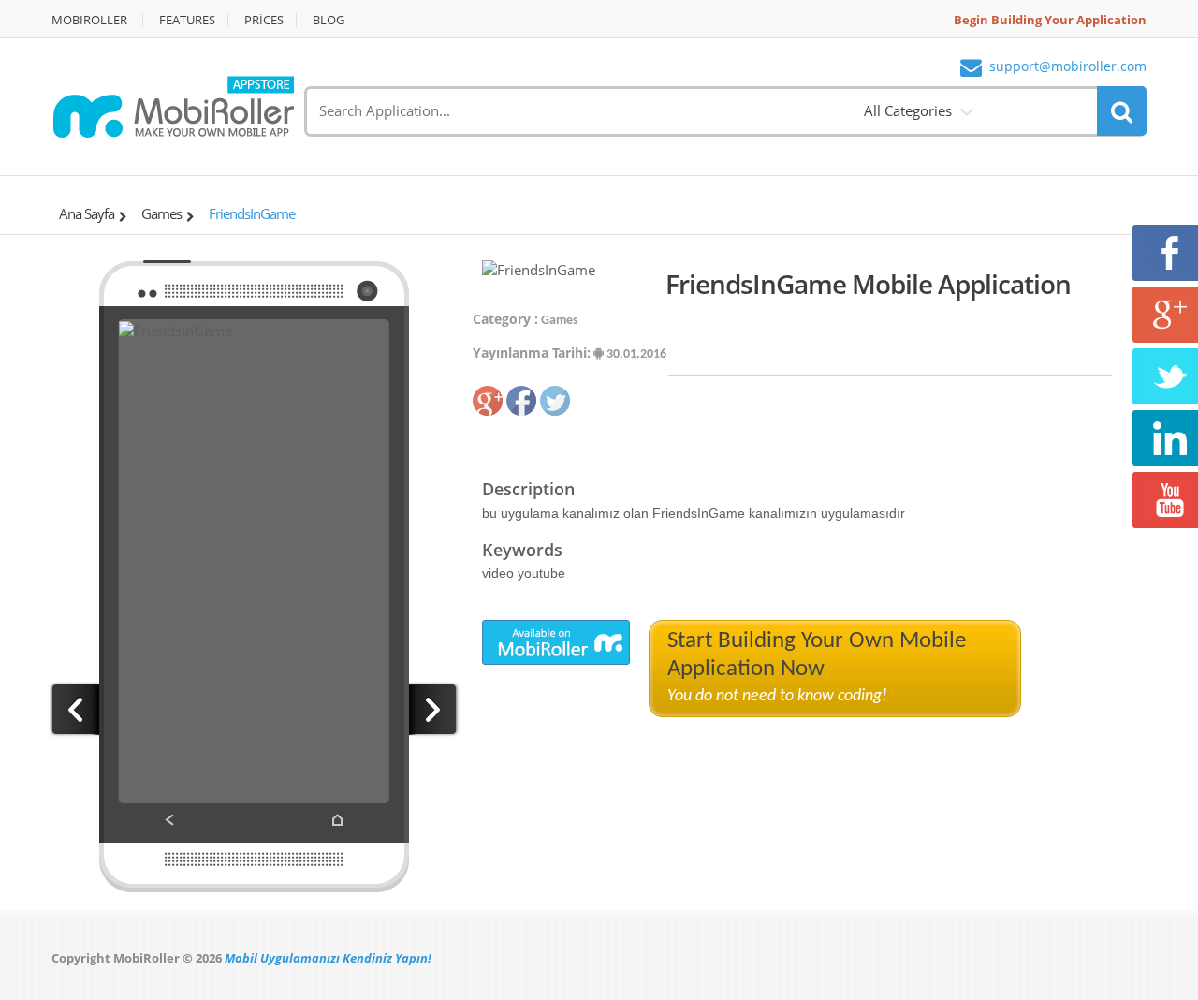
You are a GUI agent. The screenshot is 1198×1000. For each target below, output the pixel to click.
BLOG (328, 20)
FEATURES (187, 20)
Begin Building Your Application (1050, 20)
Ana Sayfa (86, 213)
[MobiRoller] (173, 105)
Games (161, 213)
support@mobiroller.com (1068, 67)
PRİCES (264, 20)
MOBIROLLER (89, 20)
